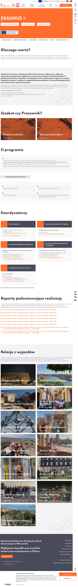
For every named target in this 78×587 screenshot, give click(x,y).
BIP (71, 557)
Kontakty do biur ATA (66, 551)
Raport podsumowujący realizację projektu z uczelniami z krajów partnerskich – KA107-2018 (29, 318)
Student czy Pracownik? (20, 40)
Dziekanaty (68, 546)
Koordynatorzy (42, 40)
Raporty (51, 40)
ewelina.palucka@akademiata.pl (53, 257)
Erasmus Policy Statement (9, 24)
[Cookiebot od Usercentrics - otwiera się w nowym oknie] (8, 585)
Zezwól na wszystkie (67, 574)
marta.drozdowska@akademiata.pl (53, 234)
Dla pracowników (67, 549)
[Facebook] (75, 568)
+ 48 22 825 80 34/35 (8, 564)
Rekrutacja (66, 5)
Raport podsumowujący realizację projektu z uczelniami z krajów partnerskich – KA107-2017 (29, 315)
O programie (32, 40)
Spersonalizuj (67, 578)
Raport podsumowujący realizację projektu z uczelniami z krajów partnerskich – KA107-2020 (30, 324)
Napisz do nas (75, 17)
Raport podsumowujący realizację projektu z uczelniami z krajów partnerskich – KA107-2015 (29, 309)
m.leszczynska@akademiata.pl (16, 259)
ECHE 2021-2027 (44, 24)
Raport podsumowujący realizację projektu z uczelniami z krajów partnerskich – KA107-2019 (29, 321)
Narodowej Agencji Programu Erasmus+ (57, 166)
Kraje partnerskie (7, 96)
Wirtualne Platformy (66, 554)
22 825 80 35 (17, 233)
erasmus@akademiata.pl (14, 235)
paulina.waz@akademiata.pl (15, 281)
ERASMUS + (17, 10)
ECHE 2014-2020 (28, 24)
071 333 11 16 (45, 232)
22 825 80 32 (8, 257)
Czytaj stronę (75, 23)
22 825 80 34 (8, 233)
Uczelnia (11, 10)
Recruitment (68, 543)
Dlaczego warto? (7, 40)
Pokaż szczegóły (19, 584)
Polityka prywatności (66, 560)
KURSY (56, 5)
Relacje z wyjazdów (61, 40)
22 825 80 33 (16, 257)
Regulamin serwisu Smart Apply (62, 563)
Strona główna (4, 10)
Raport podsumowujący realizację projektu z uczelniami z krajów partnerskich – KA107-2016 (29, 312)
